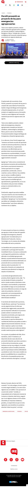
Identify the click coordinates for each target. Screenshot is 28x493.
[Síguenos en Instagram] (16, 459)
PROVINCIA (19, 411)
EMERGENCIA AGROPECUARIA (8, 411)
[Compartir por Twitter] (10, 5)
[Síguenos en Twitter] (11, 459)
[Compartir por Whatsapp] (14, 5)
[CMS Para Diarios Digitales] (13, 482)
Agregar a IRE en (13, 62)
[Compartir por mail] (22, 5)
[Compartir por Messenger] (18, 5)
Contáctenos (14, 465)
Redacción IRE (10, 39)
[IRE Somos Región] (2, 1)
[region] (14, 9)
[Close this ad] (27, 485)
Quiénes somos (14, 469)
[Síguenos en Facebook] (5, 459)
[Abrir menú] (25, 2)
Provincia (9, 13)
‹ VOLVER (3, 13)
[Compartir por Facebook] (5, 5)
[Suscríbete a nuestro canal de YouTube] (22, 459)
